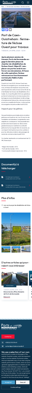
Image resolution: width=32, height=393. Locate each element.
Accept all (8, 382)
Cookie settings (15, 387)
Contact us (8, 336)
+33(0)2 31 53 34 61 (11, 342)
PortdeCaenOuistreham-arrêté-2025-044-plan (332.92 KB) (15, 186)
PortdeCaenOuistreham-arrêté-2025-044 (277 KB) (13, 178)
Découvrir (7, 297)
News (2, 6)
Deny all (22, 382)
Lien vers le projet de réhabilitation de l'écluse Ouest (17, 206)
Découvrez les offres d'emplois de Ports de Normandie (14, 293)
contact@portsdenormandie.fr (14, 346)
